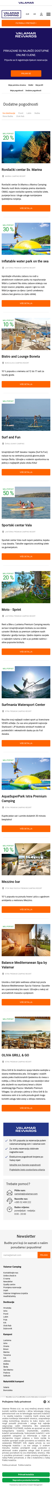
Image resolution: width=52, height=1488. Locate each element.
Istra (5, 1311)
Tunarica (7, 1355)
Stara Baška (7, 116)
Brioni (5, 1349)
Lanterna (7, 1340)
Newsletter (8, 1281)
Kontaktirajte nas (10, 1273)
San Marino (8, 1370)
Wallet (30, 85)
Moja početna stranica (17, 85)
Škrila (5, 1367)
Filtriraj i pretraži (25, 23)
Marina (6, 1352)
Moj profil (39, 85)
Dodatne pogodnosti (33, 90)
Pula (5, 1320)
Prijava (44, 1255)
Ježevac (6, 1361)
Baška (37, 113)
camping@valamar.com (26, 1194)
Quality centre (9, 1284)
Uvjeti (5, 1290)
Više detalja (26, 208)
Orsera (6, 1346)
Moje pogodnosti (16, 90)
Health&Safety (9, 1296)
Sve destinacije (8, 113)
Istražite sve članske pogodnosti (25, 1165)
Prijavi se (26, 73)
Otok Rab (20, 116)
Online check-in (9, 1276)
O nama (6, 1278)
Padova (6, 1373)
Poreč (20, 113)
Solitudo (6, 1376)
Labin (28, 113)
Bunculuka (7, 1390)
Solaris (6, 1387)
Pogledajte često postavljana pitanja (27, 1169)
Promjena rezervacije (12, 1287)
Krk (4, 1323)
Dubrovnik (7, 1328)
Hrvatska (7, 1308)
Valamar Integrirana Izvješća (15, 1293)
